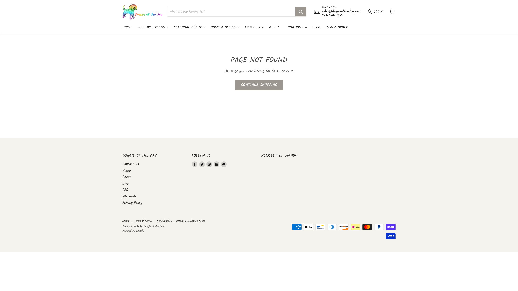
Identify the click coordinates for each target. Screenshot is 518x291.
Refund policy (164, 221)
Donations (295, 27)
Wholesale (129, 196)
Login (378, 11)
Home (126, 27)
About (274, 27)
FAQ (125, 190)
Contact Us (130, 164)
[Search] (300, 11)
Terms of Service (143, 221)
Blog (316, 27)
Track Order (337, 27)
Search (126, 221)
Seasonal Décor (188, 27)
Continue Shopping (259, 85)
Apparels (253, 27)
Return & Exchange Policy (190, 221)
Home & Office (224, 27)
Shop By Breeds (151, 27)
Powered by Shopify (133, 231)
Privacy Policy (132, 203)
